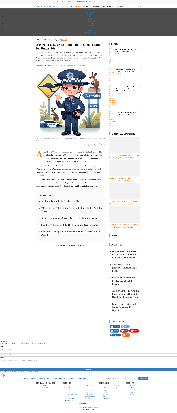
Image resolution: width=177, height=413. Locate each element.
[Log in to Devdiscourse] (118, 1)
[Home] (71, 6)
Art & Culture (90, 11)
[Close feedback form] (176, 341)
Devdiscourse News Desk (43, 65)
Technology (90, 13)
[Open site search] (140, 6)
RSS (126, 335)
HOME (19, 379)
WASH (90, 34)
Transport (90, 30)
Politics (90, 20)
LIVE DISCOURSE (95, 6)
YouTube (132, 390)
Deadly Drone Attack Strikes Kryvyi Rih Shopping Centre (69, 218)
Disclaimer (80, 407)
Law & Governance (90, 21)
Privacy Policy (96, 407)
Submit (88, 369)
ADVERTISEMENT (44, 379)
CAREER (33, 379)
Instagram (132, 392)
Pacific (69, 386)
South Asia (70, 388)
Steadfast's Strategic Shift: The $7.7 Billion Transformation (70, 225)
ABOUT (26, 379)
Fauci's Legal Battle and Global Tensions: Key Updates (124, 307)
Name (1, 346)
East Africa (70, 400)
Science (90, 25)
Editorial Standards (45, 386)
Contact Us (92, 1)
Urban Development (90, 32)
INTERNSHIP (71, 379)
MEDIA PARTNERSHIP (58, 379)
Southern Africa (89, 386)
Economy (90, 14)
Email (1, 352)
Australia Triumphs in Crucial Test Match (61, 201)
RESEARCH (85, 6)
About (57, 1)
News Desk (119, 390)
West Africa (88, 388)
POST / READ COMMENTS (75, 246)
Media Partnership (82, 1)
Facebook (116, 326)
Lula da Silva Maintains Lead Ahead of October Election (123, 281)
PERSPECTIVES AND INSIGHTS (109, 6)
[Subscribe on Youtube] (103, 145)
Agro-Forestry (90, 9)
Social (90, 27)
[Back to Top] (1, 375)
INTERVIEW (121, 6)
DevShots (119, 386)
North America (89, 394)
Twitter (126, 326)
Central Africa (71, 398)
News (45, 40)
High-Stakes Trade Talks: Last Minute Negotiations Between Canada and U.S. (124, 254)
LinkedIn (115, 330)
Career (63, 1)
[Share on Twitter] (94, 145)
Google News (116, 335)
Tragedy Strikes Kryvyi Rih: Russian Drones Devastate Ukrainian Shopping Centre (125, 294)
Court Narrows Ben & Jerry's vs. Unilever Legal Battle (124, 267)
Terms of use (88, 407)
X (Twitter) (133, 388)
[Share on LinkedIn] (98, 145)
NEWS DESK (77, 6)
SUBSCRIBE (143, 378)
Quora (125, 330)
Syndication (43, 390)
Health (90, 23)
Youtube (135, 330)
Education (90, 16)
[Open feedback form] (4, 375)
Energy (90, 18)
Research (118, 388)
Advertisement (71, 1)
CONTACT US (82, 379)
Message (2, 357)
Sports (90, 28)
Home (38, 40)
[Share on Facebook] (89, 145)
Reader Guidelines (45, 388)
